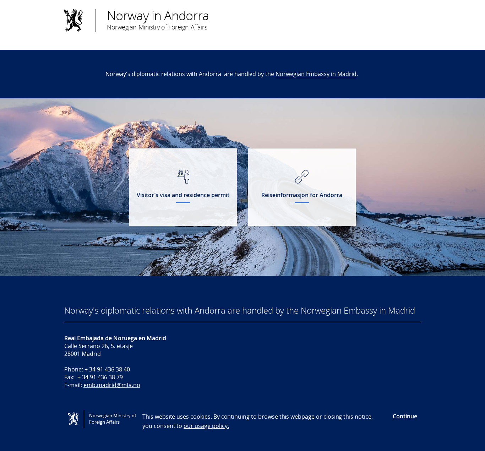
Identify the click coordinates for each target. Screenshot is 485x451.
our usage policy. (206, 426)
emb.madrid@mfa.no (111, 385)
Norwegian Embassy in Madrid (316, 74)
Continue (405, 416)
